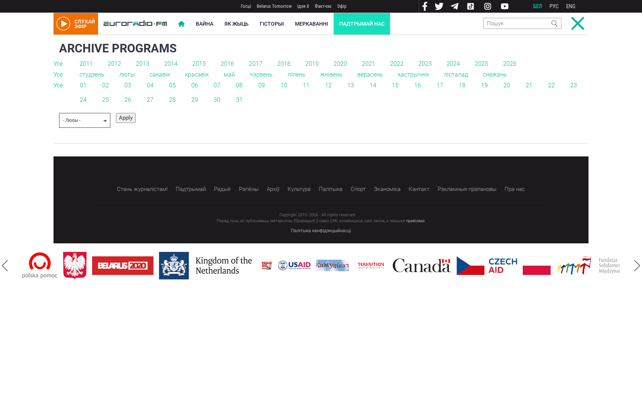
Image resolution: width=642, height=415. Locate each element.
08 (239, 85)
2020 (340, 63)
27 (150, 99)
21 (529, 85)
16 (417, 85)
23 (573, 85)
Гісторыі (272, 24)
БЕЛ (537, 6)
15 (395, 85)
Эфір (341, 6)
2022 (396, 63)
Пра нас (515, 189)
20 (506, 85)
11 (306, 85)
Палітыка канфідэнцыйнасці (321, 230)
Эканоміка (387, 189)
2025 (481, 63)
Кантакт (419, 189)
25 (105, 99)
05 (172, 85)
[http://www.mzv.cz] (370, 265)
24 (83, 99)
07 (217, 85)
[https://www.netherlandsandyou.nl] (207, 265)
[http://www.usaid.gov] (294, 265)
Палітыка (331, 189)
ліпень (296, 74)
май (229, 74)
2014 (171, 63)
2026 (509, 63)
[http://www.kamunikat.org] (332, 265)
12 (328, 85)
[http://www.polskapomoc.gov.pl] (40, 265)
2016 (227, 63)
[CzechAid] (487, 265)
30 (217, 99)
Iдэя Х (303, 6)
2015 (199, 63)
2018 (284, 63)
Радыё (222, 189)
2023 (425, 63)
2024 (453, 63)
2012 (114, 63)
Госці (246, 6)
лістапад (456, 74)
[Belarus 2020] (122, 265)
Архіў (273, 189)
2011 (86, 63)
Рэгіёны (249, 189)
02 (105, 85)
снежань (495, 74)
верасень (370, 74)
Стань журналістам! (142, 189)
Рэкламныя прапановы (467, 189)
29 (194, 99)
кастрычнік (413, 74)
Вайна (204, 24)
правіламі (415, 220)
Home (181, 24)
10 (284, 85)
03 (127, 85)
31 (239, 99)
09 (261, 85)
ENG (570, 6)
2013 (142, 63)
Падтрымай (191, 189)
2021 (368, 63)
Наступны (637, 265)
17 (440, 85)
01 (83, 85)
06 (194, 85)
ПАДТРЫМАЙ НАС (362, 24)
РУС (554, 6)
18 (462, 85)
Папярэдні (5, 265)
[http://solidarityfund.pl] (596, 265)
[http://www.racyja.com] (266, 265)
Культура (299, 189)
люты (127, 74)
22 (551, 85)
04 (150, 85)
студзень (92, 74)
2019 (312, 63)
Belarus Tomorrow (274, 6)
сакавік (160, 74)
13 (350, 85)
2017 (255, 63)
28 (172, 99)
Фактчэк (323, 6)
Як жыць (236, 24)
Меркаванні (311, 24)
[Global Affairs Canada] (422, 265)
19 (484, 85)
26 (127, 99)
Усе (58, 63)
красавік (197, 74)
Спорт (358, 189)
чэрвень (261, 74)
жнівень (331, 74)
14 (373, 85)
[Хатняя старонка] (135, 24)
